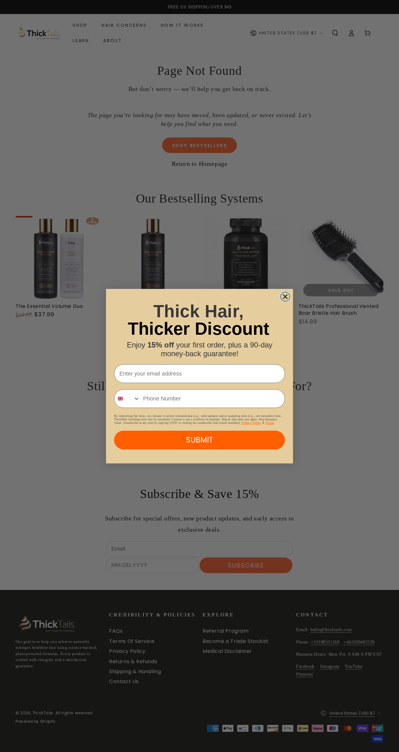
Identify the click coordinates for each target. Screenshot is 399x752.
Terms (270, 422)
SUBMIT (199, 440)
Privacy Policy (251, 422)
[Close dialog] (285, 296)
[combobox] (127, 399)
